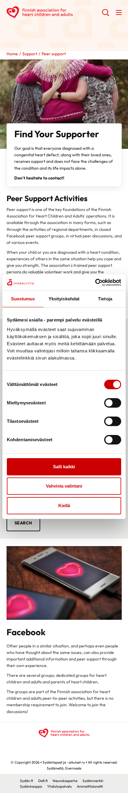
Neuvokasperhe (65, 780)
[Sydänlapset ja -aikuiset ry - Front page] (64, 733)
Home (12, 53)
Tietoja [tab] (105, 298)
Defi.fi (43, 780)
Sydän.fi (26, 780)
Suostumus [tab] (23, 298)
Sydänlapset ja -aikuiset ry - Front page (54, 12)
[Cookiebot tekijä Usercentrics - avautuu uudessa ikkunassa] (95, 282)
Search (23, 523)
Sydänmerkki (92, 780)
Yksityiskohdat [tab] (64, 298)
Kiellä (64, 505)
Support (29, 53)
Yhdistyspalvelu (59, 786)
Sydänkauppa (31, 786)
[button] (105, 15)
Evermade (73, 768)
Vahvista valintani (64, 485)
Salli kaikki (64, 466)
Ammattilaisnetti (90, 786)
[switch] (112, 403)
